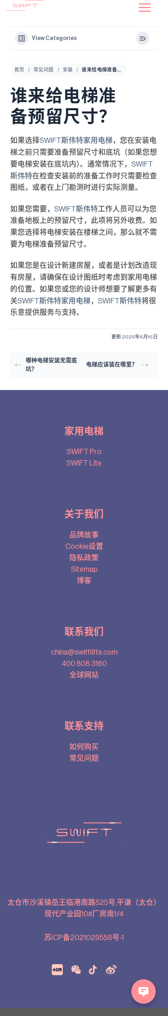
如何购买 (84, 747)
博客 (84, 580)
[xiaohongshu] (57, 969)
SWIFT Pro (84, 451)
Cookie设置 (84, 546)
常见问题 (43, 69)
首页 (19, 69)
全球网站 (84, 675)
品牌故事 (84, 535)
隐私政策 (84, 557)
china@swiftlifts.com (84, 652)
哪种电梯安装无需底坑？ (51, 365)
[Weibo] (111, 969)
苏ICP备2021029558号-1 (84, 937)
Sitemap (84, 569)
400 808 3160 (84, 663)
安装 (68, 69)
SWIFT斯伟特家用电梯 (76, 140)
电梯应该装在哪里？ (111, 365)
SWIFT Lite (84, 463)
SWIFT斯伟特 (76, 209)
